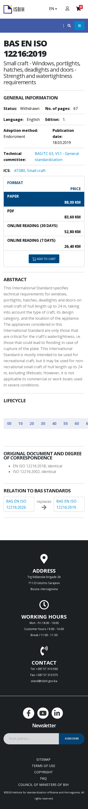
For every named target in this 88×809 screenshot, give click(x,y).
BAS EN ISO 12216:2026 (16, 504)
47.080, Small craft (30, 170)
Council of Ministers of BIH (43, 784)
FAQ (43, 778)
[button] (67, 25)
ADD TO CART (46, 259)
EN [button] (52, 8)
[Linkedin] (57, 713)
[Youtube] (43, 713)
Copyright (43, 772)
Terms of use (43, 765)
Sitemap (43, 759)
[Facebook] (28, 713)
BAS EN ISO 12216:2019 (66, 504)
